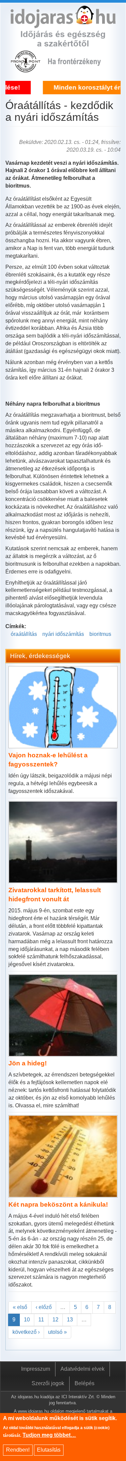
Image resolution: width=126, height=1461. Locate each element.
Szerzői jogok (48, 1383)
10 (27, 1319)
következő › (26, 1332)
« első (20, 1307)
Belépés (84, 1383)
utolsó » (57, 1332)
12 (55, 1319)
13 (70, 1319)
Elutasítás (48, 1450)
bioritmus (100, 634)
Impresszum (35, 1369)
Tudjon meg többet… (49, 1435)
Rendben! (18, 1450)
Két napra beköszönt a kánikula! (58, 1204)
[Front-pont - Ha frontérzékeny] (26, 68)
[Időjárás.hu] (63, 24)
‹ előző (44, 1307)
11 (41, 1319)
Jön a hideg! (27, 1063)
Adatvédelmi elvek (82, 1369)
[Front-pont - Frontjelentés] (79, 68)
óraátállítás (24, 634)
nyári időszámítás (63, 634)
